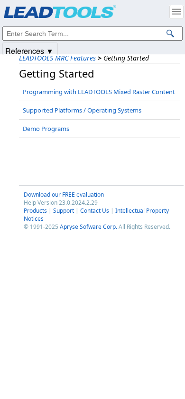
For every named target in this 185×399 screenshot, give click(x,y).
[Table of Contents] (176, 12)
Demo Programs (46, 128)
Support (63, 211)
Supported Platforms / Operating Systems (82, 110)
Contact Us (94, 211)
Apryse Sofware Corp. (88, 227)
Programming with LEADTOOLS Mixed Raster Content (99, 91)
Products (35, 211)
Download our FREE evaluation (64, 195)
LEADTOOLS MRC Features (57, 57)
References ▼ (29, 50)
